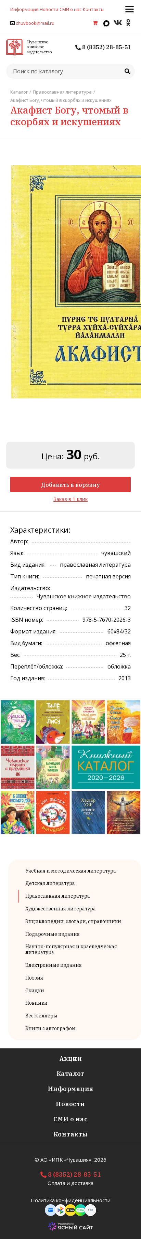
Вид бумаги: (26, 643)
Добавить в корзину (70, 484)
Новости (49, 9)
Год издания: (27, 678)
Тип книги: (24, 576)
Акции (70, 1058)
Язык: (17, 553)
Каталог (70, 1074)
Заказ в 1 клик (70, 498)
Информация (24, 9)
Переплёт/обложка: (36, 666)
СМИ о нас (70, 9)
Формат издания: (33, 631)
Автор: (19, 541)
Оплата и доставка (70, 1182)
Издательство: (30, 588)
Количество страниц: (38, 608)
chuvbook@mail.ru (35, 23)
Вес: (15, 655)
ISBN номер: (26, 619)
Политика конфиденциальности (71, 1200)
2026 (100, 1159)
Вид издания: (28, 564)
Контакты (93, 9)
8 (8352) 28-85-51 (106, 47)
